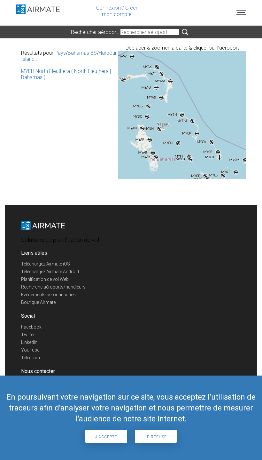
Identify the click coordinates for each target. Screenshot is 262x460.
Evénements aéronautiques (48, 294)
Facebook (31, 326)
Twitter (28, 334)
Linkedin (29, 342)
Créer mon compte (119, 11)
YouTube (30, 350)
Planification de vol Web (45, 279)
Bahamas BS (82, 53)
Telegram (30, 357)
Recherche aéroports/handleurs (53, 286)
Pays (60, 53)
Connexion (108, 8)
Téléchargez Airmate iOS (45, 263)
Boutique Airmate (38, 302)
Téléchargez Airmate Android (50, 271)
